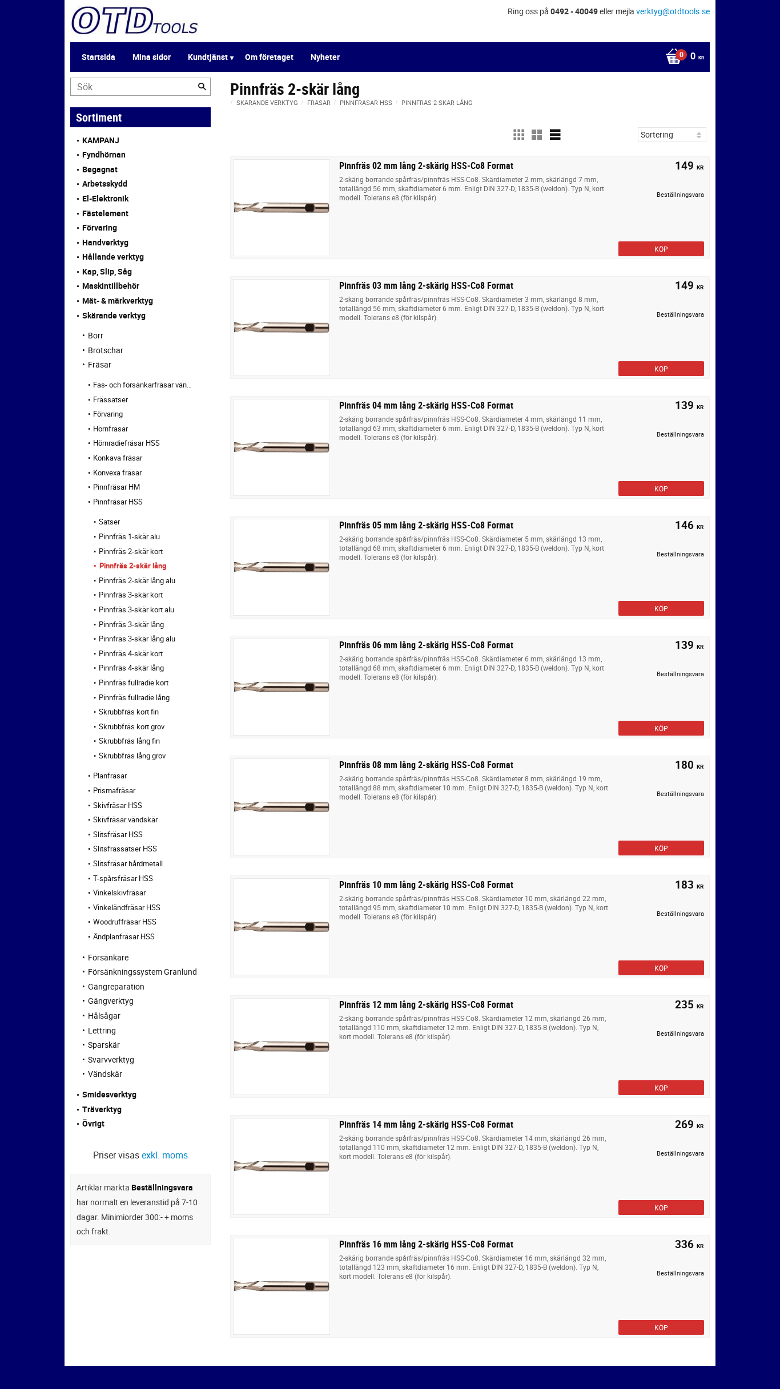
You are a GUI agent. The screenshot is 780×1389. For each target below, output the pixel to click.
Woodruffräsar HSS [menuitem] (124, 921)
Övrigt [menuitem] (93, 1123)
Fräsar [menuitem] (99, 364)
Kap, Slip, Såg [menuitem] (107, 271)
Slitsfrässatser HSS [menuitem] (125, 848)
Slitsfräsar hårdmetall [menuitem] (128, 863)
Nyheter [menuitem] (325, 56)
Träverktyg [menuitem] (102, 1109)
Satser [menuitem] (109, 521)
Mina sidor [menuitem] (151, 56)
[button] (518, 134)
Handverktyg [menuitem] (105, 242)
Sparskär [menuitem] (104, 1044)
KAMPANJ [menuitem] (100, 140)
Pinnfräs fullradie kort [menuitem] (133, 682)
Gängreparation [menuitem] (116, 986)
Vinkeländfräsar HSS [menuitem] (126, 907)
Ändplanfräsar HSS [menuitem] (124, 936)
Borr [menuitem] (95, 335)
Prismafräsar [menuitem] (114, 790)
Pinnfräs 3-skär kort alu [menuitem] (136, 609)
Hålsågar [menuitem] (104, 1015)
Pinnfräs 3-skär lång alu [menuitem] (137, 638)
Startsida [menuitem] (98, 56)
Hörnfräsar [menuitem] (110, 428)
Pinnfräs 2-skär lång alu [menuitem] (137, 580)
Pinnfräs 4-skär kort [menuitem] (131, 653)
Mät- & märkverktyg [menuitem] (117, 300)
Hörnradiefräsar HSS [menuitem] (126, 443)
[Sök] (202, 86)
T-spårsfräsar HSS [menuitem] (123, 878)
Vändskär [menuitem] (105, 1073)
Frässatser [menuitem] (110, 399)
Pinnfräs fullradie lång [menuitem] (134, 697)
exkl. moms (165, 1155)
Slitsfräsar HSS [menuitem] (118, 834)
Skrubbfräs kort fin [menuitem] (129, 711)
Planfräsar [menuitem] (110, 775)
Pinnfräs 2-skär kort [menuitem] (131, 551)
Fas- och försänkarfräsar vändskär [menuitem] (143, 384)
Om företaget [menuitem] (269, 56)
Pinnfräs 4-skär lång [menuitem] (131, 668)
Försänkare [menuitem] (108, 957)
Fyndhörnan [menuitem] (104, 154)
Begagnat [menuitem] (100, 169)
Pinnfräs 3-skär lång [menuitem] (131, 624)
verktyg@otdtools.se (673, 11)
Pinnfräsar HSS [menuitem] (118, 501)
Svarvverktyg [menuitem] (111, 1059)
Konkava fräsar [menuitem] (117, 458)
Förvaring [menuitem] (99, 227)
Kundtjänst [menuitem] (208, 56)
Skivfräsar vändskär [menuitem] (125, 819)
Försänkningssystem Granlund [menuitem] (142, 971)
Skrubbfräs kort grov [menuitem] (131, 726)
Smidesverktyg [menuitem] (109, 1094)
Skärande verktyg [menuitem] (114, 315)
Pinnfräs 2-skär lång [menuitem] (132, 565)
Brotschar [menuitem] (105, 350)
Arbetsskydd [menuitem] (104, 183)
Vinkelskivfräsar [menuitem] (119, 892)
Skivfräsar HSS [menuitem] (117, 805)
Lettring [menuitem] (102, 1030)
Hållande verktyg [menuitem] (113, 256)
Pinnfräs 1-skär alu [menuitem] (129, 536)
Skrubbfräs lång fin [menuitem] (129, 741)
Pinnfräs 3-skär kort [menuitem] (131, 594)
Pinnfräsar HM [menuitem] (116, 487)
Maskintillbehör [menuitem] (110, 285)
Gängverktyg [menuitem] (111, 1000)
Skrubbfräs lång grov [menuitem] (132, 755)
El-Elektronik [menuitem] (105, 198)
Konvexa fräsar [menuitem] (117, 472)
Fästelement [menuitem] (105, 213)
